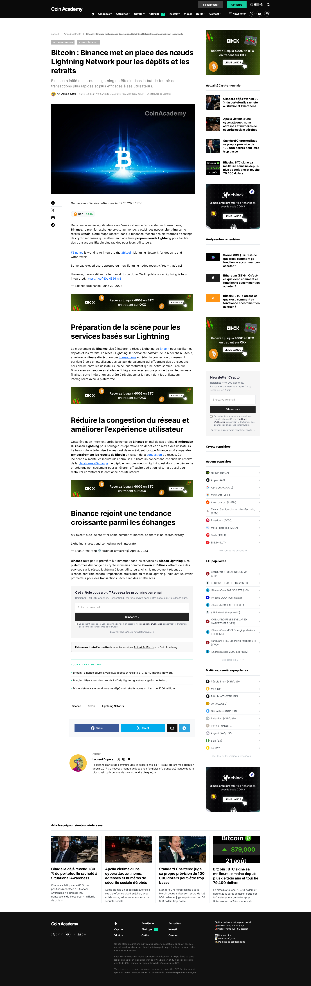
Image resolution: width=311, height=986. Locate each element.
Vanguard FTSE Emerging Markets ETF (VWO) (233, 642)
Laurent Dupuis (103, 759)
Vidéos (118, 935)
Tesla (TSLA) (218, 535)
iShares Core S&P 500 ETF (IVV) (230, 590)
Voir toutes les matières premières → (233, 756)
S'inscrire (236, 4)
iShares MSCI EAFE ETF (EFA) (228, 605)
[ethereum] (213, 277)
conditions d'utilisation (151, 624)
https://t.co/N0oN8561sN (104, 278)
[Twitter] (251, 13)
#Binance (77, 252)
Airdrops (149, 929)
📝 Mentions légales (225, 938)
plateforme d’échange (93, 463)
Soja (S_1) (216, 740)
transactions (127, 357)
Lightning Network (113, 706)
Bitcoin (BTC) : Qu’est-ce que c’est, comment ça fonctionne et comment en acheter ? (241, 301)
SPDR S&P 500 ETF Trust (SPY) (229, 582)
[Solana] (213, 257)
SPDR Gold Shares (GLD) (225, 612)
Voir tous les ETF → (233, 659)
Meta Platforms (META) (224, 527)
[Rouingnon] (78, 763)
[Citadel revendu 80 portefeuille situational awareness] (213, 102)
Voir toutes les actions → (233, 550)
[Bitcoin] (213, 298)
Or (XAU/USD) (219, 703)
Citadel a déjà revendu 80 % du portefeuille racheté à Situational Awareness (240, 102)
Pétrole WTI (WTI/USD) (224, 696)
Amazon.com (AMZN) (223, 502)
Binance (76, 706)
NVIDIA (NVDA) (220, 472)
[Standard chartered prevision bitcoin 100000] (213, 146)
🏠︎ (115, 923)
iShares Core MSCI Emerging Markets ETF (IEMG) (233, 632)
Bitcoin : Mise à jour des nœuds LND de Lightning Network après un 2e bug (120, 680)
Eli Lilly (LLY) (218, 542)
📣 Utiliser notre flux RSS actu (230, 925)
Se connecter (210, 4)
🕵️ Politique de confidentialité (230, 941)
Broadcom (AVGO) (221, 520)
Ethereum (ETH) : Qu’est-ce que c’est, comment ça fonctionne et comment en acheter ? (241, 281)
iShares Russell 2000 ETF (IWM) (229, 651)
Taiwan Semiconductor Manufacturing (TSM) (233, 511)
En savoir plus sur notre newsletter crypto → (132, 632)
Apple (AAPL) (219, 480)
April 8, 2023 (139, 550)
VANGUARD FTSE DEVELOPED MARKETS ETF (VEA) (229, 621)
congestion (154, 454)
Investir (173, 929)
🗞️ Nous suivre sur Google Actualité (233, 922)
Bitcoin (164, 348)
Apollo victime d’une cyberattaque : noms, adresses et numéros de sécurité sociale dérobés (240, 124)
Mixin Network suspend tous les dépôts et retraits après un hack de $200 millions (124, 688)
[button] (256, 4)
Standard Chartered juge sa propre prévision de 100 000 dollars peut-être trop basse (241, 146)
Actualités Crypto (72, 34)
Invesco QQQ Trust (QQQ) (226, 597)
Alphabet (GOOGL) (222, 487)
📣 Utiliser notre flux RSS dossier (231, 928)
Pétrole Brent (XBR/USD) (225, 681)
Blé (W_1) (216, 748)
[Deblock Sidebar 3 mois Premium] (233, 206)
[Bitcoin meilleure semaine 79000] (213, 168)
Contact (173, 935)
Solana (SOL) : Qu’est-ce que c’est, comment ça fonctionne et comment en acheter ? (241, 260)
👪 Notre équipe (223, 935)
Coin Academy (66, 9)
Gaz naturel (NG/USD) (224, 711)
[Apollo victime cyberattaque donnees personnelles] (213, 124)
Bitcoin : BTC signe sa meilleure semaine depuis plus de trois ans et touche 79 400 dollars (241, 168)
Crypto (118, 929)
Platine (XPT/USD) (221, 725)
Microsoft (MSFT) (221, 494)
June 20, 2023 (112, 286)
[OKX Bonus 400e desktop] (132, 302)
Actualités (174, 923)
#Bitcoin (126, 252)
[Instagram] (267, 13)
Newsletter (239, 13)
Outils (145, 935)
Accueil (55, 34)
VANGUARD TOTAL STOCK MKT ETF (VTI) (232, 573)
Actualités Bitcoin (63, 42)
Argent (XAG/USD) (222, 733)
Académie (147, 923)
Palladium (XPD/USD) (223, 718)
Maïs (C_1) (216, 688)
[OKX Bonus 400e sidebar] (233, 52)
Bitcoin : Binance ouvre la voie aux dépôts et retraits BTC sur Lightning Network (123, 672)
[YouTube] (259, 13)
